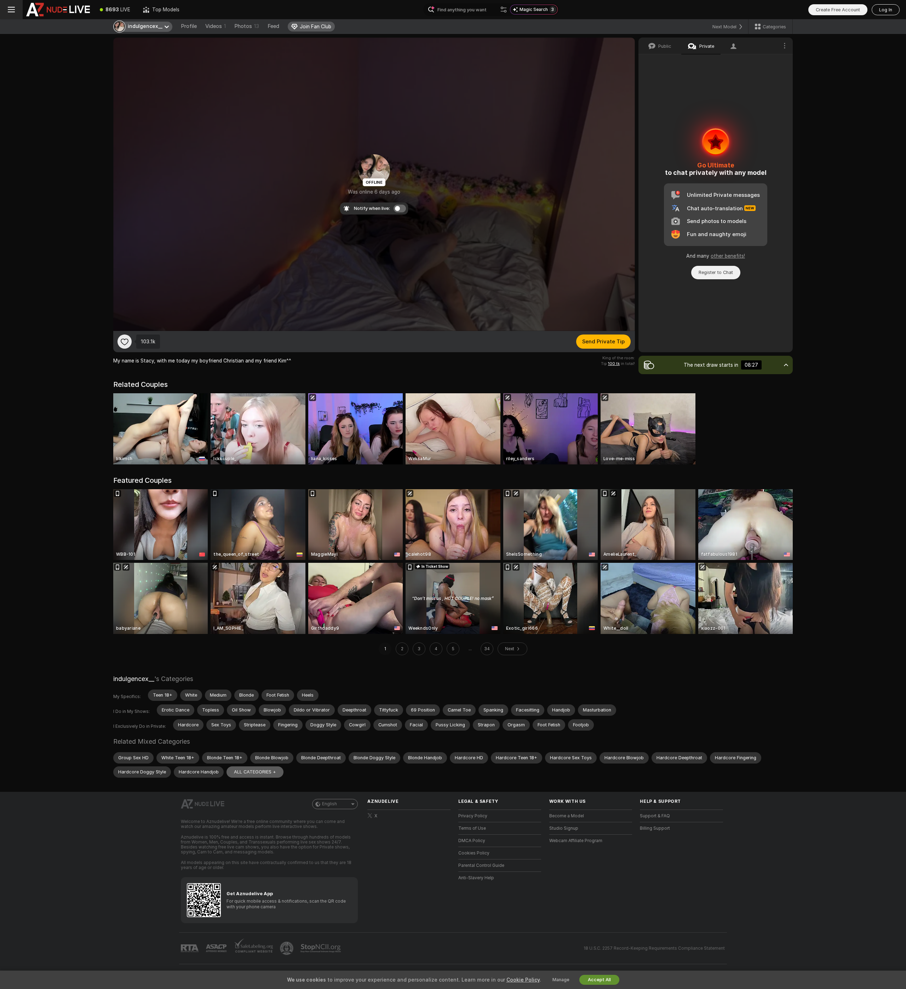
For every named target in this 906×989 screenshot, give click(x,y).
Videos (215, 26)
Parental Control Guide (481, 865)
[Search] (504, 10)
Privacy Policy (472, 815)
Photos (246, 26)
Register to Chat (716, 272)
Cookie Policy (523, 980)
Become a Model (566, 815)
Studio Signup (563, 828)
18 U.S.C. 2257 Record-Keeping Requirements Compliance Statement (654, 948)
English (329, 803)
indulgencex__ (133, 678)
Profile (189, 26)
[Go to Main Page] (58, 9)
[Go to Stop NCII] (321, 948)
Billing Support (655, 828)
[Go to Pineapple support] (287, 948)
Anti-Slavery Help (476, 877)
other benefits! (728, 256)
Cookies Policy (473, 853)
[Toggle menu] (11, 9)
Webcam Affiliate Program (575, 840)
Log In (885, 9)
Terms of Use (472, 828)
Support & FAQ (655, 815)
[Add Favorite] (124, 342)
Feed (273, 26)
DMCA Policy (471, 840)
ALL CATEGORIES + (255, 771)
